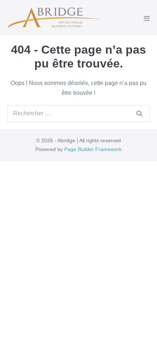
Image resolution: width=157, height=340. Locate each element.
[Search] (139, 113)
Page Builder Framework (93, 149)
